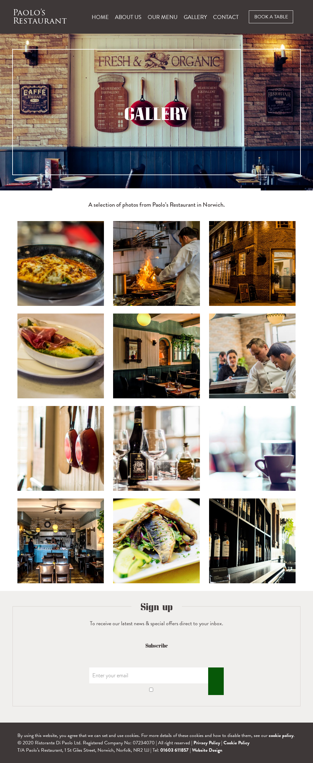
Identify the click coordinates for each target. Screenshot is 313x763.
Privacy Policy (206, 742)
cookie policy (281, 735)
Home (100, 17)
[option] (156, 112)
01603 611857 (174, 750)
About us (128, 17)
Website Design (207, 750)
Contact (226, 17)
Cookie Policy (236, 742)
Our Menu (163, 17)
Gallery (195, 17)
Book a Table (271, 17)
